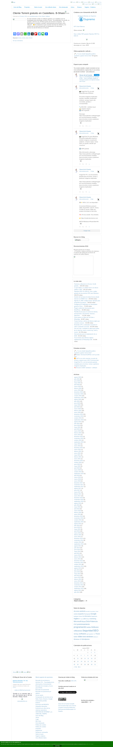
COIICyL (14, 687)
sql (87, 634)
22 (88, 661)
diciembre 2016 (78, 497)
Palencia (94, 621)
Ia (83, 616)
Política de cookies (41, 725)
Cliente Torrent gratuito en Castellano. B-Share (39, 13)
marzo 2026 (77, 386)
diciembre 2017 (78, 483)
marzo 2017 (77, 492)
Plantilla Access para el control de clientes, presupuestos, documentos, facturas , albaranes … (86, 313)
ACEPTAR (57, 745)
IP (79, 618)
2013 (19, 672)
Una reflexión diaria (50, 7)
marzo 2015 (77, 533)
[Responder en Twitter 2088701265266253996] (80, 126)
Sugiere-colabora (40, 736)
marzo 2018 (77, 479)
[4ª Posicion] (83, 274)
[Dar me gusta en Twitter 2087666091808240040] (86, 164)
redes (89, 627)
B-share (19, 38)
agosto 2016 (77, 503)
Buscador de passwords (42, 689)
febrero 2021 (77, 457)
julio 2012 (77, 592)
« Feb (75, 667)
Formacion (87, 614)
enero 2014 (77, 559)
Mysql (84, 621)
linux (88, 618)
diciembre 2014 (78, 538)
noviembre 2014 (78, 540)
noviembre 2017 (78, 484)
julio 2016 (77, 505)
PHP (75, 624)
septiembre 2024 (79, 420)
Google (93, 614)
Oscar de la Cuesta (85, 86)
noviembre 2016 (78, 499)
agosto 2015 (77, 523)
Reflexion (95, 627)
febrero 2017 (77, 494)
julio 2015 (77, 525)
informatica (87, 616)
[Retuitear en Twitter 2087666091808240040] (83, 164)
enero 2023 (77, 445)
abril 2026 (77, 384)
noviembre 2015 (78, 518)
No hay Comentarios (18, 40)
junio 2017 (77, 490)
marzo (25, 672)
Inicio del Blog (17, 7)
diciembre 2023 (78, 436)
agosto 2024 (77, 421)
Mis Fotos (38, 721)
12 (77, 658)
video (80, 636)
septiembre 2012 (79, 588)
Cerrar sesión (39, 695)
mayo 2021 (77, 455)
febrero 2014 (77, 557)
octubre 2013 (78, 564)
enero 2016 (77, 514)
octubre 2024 (78, 418)
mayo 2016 (77, 507)
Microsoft (77, 621)
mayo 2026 (77, 382)
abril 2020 (77, 468)
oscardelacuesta (33, 16)
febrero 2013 (77, 579)
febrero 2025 (77, 410)
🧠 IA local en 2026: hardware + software (85, 367)
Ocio (40, 16)
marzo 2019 (77, 477)
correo (76, 614)
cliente (23, 38)
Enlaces (79, 7)
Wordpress (86, 639)
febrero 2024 (77, 432)
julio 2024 (77, 423)
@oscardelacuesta (83, 88)
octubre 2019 (78, 471)
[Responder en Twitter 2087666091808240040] (80, 164)
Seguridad (88, 630)
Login (37, 719)
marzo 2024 (77, 431)
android (82, 611)
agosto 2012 (77, 590)
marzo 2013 (77, 577)
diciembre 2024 (78, 414)
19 (77, 661)
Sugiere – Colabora (90, 7)
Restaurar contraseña (42, 732)
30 (91, 664)
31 (95, 664)
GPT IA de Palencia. (79, 26)
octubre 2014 (78, 542)
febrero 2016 (77, 512)
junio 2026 (77, 381)
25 (74, 664)
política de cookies (89, 744)
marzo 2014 (77, 555)
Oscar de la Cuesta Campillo (66, 703)
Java (82, 618)
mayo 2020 (77, 466)
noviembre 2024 (78, 416)
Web (84, 637)
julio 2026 (77, 379)
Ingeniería (94, 616)
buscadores (92, 611)
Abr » (79, 667)
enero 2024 (77, 434)
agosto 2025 (77, 399)
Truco (97, 634)
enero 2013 (77, 581)
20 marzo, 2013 (23, 16)
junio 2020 (77, 464)
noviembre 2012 (78, 584)
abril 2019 (77, 475)
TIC (94, 634)
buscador (87, 611)
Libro (84, 619)
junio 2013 (77, 571)
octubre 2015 (78, 520)
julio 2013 (77, 570)
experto (81, 614)
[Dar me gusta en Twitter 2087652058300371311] (86, 192)
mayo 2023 (77, 444)
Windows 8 (95, 636)
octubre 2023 (78, 440)
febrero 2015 (77, 534)
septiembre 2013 (79, 566)
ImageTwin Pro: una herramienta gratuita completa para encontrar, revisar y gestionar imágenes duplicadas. (86, 363)
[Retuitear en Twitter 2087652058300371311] (83, 192)
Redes (43, 16)
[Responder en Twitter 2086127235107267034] (80, 227)
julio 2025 (77, 401)
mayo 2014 (77, 551)
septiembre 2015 (79, 521)
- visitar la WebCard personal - (22, 690)
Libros (72, 7)
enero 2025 (77, 412)
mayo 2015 (77, 529)
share (27, 38)
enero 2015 (77, 536)
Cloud (97, 611)
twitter (75, 636)
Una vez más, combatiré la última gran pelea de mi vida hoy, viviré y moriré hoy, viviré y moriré (86, 330)
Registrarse (39, 730)
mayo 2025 (77, 405)
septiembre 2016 (79, 501)
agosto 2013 (77, 568)
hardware (76, 616)
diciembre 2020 (78, 460)
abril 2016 (77, 508)
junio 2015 (77, 527)
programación (80, 627)
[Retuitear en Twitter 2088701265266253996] (83, 126)
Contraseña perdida (41, 700)
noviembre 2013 (78, 562)
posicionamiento (83, 624)
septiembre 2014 (79, 544)
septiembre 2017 (79, 486)
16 (91, 658)
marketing (93, 619)
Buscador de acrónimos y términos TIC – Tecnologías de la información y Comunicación (45, 682)
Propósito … (27, 7)
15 (88, 658)
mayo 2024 (77, 427)
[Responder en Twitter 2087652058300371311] (80, 192)
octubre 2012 (78, 586)
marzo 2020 (77, 470)
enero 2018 (77, 481)
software (82, 634)
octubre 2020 (78, 462)
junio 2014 (77, 549)
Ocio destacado (63, 7)
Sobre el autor (38, 7)
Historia (80, 616)
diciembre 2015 (78, 516)
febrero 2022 (77, 451)
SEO (96, 630)
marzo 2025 (77, 408)
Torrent (30, 38)
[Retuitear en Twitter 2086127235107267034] (83, 227)
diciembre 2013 (78, 560)
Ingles (76, 619)
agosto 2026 (77, 377)
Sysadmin (90, 634)
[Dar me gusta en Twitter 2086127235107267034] (86, 227)
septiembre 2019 (79, 473)
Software (48, 16)
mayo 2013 (77, 573)
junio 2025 (77, 403)
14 (85, 658)
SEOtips (76, 634)
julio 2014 (77, 547)
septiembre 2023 (79, 442)
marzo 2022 (77, 449)
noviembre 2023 (78, 438)
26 (77, 664)
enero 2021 (77, 458)
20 (81, 661)
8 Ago (92, 199)
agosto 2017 (77, 488)
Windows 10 (77, 639)
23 (91, 661)
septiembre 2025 (79, 397)
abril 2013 (77, 575)
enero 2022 (77, 453)
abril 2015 (77, 531)
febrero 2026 (77, 388)
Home (14, 672)
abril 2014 (77, 553)
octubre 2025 (78, 395)
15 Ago (92, 88)
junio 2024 (77, 425)
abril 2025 (77, 407)
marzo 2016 (77, 510)
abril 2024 (77, 429)
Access (76, 611)
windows (89, 637)
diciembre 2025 (78, 392)
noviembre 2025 (78, 394)
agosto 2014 (77, 546)
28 (85, 664)
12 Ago (92, 133)
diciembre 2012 (78, 583)
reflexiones (78, 631)
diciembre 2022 (78, 447)
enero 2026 (77, 390)
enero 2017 (77, 495)
